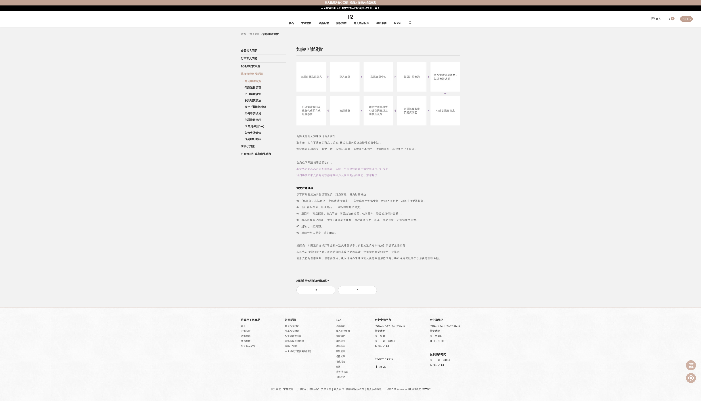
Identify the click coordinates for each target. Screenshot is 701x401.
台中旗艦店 (436, 319)
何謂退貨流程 (253, 87)
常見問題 (288, 389)
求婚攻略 (340, 376)
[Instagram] (380, 367)
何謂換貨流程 (253, 119)
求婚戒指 (306, 23)
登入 (658, 19)
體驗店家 (340, 351)
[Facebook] (376, 367)
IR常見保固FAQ (254, 126)
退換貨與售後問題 (294, 341)
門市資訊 (686, 19)
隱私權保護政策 (355, 389)
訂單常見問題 (292, 331)
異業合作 (326, 389)
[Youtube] (384, 367)
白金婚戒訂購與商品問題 (298, 351)
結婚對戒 (324, 23)
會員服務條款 (374, 389)
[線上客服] (691, 378)
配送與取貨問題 (293, 336)
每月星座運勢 (343, 331)
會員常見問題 (292, 325)
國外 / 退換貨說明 (255, 106)
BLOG (397, 23)
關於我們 (276, 389)
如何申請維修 (253, 132)
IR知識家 (340, 325)
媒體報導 (340, 341)
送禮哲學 (340, 356)
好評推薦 (340, 346)
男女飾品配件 (361, 23)
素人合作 (339, 389)
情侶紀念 (340, 361)
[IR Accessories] (350, 17)
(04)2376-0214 (437, 325)
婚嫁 (338, 366)
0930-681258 (453, 325)
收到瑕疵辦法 (253, 100)
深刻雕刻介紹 (253, 139)
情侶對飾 (341, 23)
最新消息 (340, 336)
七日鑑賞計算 (253, 94)
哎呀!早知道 (342, 371)
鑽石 (291, 23)
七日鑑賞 (301, 389)
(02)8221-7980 (382, 325)
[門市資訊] (691, 365)
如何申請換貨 (253, 113)
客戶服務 (381, 23)
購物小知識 (291, 346)
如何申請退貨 (253, 81)
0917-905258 (398, 325)
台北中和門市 (383, 319)
